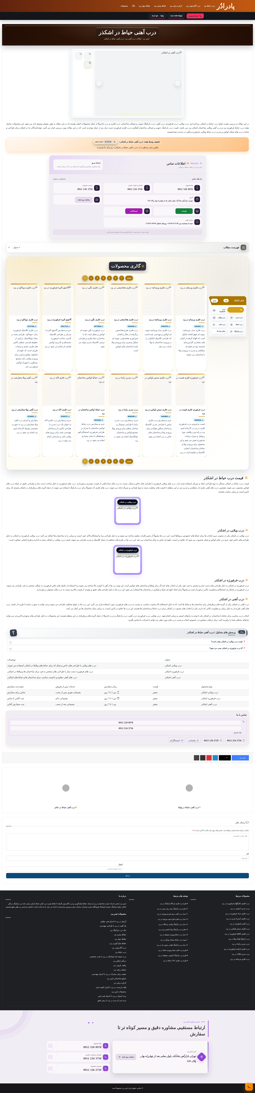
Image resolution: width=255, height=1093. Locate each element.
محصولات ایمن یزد (119, 992)
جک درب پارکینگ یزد (118, 930)
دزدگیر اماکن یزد (119, 961)
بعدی (129, 278)
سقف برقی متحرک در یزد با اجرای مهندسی (109, 974)
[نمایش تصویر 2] (78, 56)
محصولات (124, 6)
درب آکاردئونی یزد (193, 6)
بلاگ (133, 6)
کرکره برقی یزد (176, 6)
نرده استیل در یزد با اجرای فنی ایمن (112, 996)
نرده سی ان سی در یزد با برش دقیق (111, 1000)
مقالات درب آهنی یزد (133, 39)
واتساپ (184, 211)
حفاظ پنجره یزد (160, 6)
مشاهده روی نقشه (84, 200)
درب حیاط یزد (209, 6)
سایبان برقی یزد (120, 970)
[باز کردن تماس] (249, 1087)
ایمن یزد (146, 39)
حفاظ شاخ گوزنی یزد (118, 943)
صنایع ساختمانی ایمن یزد (116, 979)
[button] (127, 641)
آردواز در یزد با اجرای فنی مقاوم (113, 921)
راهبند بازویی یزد (119, 965)
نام (248, 854)
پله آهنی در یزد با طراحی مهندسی (113, 926)
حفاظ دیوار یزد (144, 6)
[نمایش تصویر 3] (88, 65)
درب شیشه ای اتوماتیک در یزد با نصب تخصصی (108, 957)
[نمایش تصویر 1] (88, 56)
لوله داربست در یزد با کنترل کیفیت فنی (111, 987)
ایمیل (120, 864)
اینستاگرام (133, 211)
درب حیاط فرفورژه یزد (233, 128)
